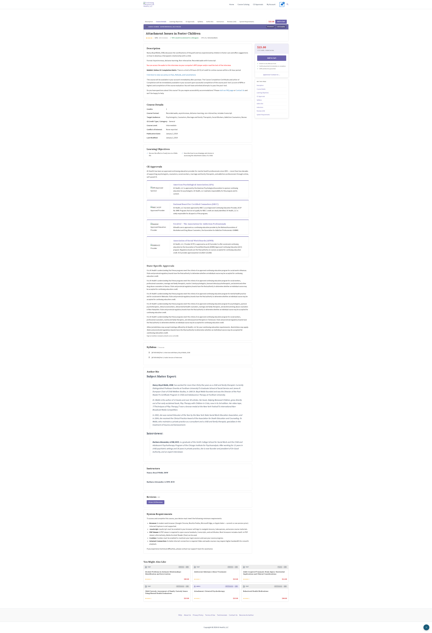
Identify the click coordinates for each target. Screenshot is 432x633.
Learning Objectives (175, 22)
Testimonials (222, 615)
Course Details (161, 22)
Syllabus (200, 22)
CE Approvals (258, 4)
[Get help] (426, 627)
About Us (187, 615)
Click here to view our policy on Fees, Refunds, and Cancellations (171, 75)
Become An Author (246, 615)
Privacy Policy (198, 615)
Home (231, 4)
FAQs (180, 615)
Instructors (220, 22)
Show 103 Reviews (155, 502)
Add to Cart (281, 22)
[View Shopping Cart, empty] (282, 4)
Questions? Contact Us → (271, 75)
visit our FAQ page (226, 90)
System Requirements (247, 22)
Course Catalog (243, 4)
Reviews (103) (231, 22)
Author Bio (209, 22)
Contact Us (240, 90)
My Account (271, 4)
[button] (288, 4)
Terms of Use (210, 615)
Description (149, 22)
